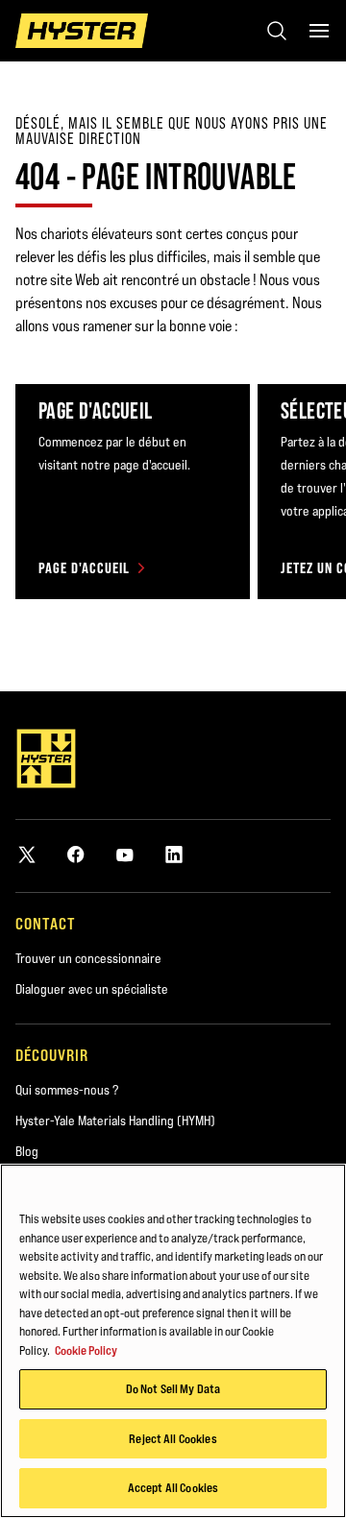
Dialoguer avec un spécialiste (91, 989)
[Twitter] (26, 854)
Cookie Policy (86, 1350)
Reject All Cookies (172, 1438)
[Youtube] (124, 854)
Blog (26, 1151)
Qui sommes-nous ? (66, 1089)
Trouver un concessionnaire (88, 958)
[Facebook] (75, 854)
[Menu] (319, 30)
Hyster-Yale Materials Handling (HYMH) (115, 1120)
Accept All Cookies (173, 1487)
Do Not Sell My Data (173, 1388)
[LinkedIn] (173, 854)
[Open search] (277, 31)
